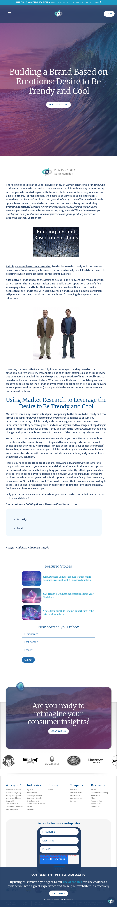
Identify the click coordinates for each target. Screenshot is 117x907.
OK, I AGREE (58, 893)
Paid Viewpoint (12, 809)
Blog (93, 798)
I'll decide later (67, 900)
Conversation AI (12, 804)
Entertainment (33, 801)
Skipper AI (10, 801)
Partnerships (75, 795)
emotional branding (87, 184)
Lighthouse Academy (99, 792)
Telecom (30, 809)
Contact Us (58, 731)
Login (109, 13)
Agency (30, 790)
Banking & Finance (34, 795)
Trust (19, 528)
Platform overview (13, 790)
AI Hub (93, 790)
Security (21, 519)
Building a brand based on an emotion (28, 266)
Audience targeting (13, 792)
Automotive (32, 792)
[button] (9, 13)
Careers (73, 801)
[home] (59, 13)
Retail (29, 806)
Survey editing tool (13, 795)
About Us (73, 790)
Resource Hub (96, 801)
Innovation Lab (76, 798)
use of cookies (72, 882)
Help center (95, 795)
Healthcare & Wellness (36, 804)
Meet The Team (76, 792)
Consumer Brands (34, 798)
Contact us (95, 806)
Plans (50, 790)
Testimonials (96, 804)
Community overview (14, 806)
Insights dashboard (13, 798)
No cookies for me (51, 900)
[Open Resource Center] (111, 901)
